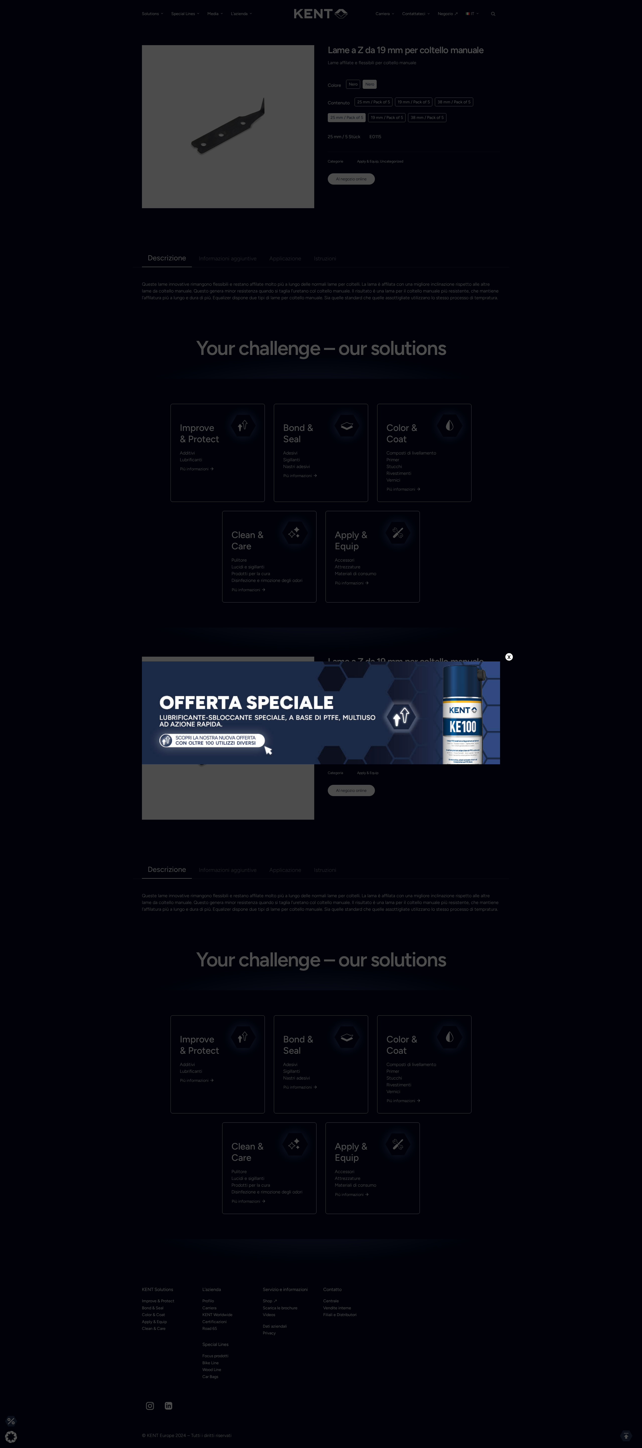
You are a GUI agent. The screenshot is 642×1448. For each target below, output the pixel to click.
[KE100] (321, 712)
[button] (11, 1437)
